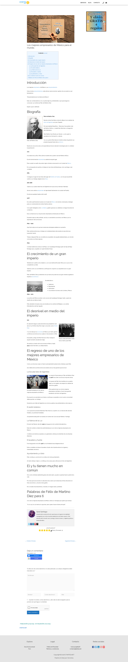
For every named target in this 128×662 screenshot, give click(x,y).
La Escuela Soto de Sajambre (37, 66)
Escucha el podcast (29, 646)
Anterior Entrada (30, 541)
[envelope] (106, 2)
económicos (35, 276)
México (69, 163)
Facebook (36, 555)
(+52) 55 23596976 (75, 646)
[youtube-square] (104, 647)
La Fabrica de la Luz (35, 69)
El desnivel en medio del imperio (36, 62)
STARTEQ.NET (23, 627)
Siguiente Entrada (70, 541)
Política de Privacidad (52, 646)
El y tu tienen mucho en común (36, 75)
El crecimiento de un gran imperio (36, 60)
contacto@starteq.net (75, 649)
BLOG (89, 2)
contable (43, 208)
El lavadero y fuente (35, 71)
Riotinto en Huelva (55, 177)
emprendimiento (52, 87)
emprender (41, 159)
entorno (61, 142)
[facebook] (93, 647)
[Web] (67, 595)
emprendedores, (38, 91)
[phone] (103, 2)
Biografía (30, 58)
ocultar (45, 53)
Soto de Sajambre (48, 122)
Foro (29, 649)
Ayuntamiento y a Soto (35, 73)
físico (46, 179)
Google (36, 558)
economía (39, 331)
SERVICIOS (83, 2)
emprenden (41, 190)
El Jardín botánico (34, 67)
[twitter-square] (96, 647)
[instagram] (101, 647)
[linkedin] (98, 647)
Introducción (31, 56)
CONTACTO (97, 2)
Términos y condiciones (52, 649)
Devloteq (70, 658)
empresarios (37, 87)
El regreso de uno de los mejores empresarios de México (43, 64)
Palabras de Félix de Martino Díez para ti (38, 77)
